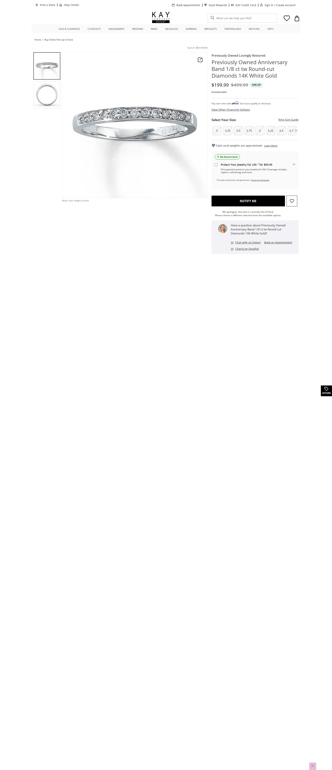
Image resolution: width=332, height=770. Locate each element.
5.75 (249, 130)
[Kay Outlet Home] (161, 17)
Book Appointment (188, 5)
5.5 (238, 130)
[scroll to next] (296, 131)
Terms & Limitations (260, 180)
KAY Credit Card (246, 5)
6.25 (270, 130)
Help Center (71, 5)
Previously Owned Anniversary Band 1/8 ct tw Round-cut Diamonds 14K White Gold (249, 69)
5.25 (227, 130)
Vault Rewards (218, 5)
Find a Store (47, 5)
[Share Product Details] (200, 60)
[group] (46, 66)
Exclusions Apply (219, 91)
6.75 (292, 130)
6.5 (281, 130)
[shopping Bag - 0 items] (297, 18)
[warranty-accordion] (293, 165)
